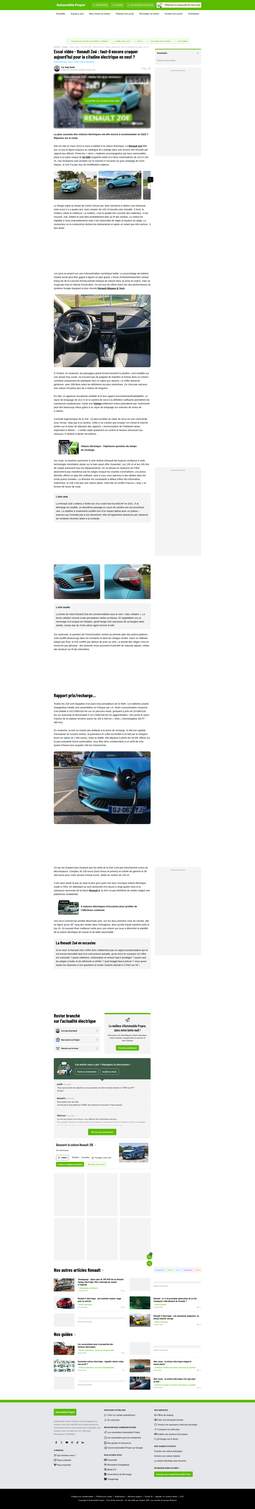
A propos (58, 1450)
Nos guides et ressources (119, 1443)
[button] (102, 1108)
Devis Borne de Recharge (119, 1474)
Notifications (120, 1496)
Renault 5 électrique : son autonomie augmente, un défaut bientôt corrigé (176, 1317)
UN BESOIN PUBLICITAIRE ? (167, 1468)
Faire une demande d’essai (170, 1420)
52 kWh (86, 157)
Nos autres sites (113, 1455)
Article (170, 1270)
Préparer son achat (125, 14)
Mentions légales (135, 1496)
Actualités (60, 14)
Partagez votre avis (103, 1158)
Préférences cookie (104, 1496)
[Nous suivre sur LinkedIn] (82, 1442)
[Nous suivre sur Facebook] (56, 1442)
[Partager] (149, 68)
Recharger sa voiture (149, 14)
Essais (64, 47)
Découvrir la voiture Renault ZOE (74, 1145)
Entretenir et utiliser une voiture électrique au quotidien (175, 1367)
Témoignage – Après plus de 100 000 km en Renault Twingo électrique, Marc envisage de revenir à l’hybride (101, 1282)
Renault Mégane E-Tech (111, 288)
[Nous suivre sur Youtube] (66, 1442)
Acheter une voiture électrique (168, 1451)
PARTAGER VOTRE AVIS (115, 1410)
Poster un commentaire (86, 1071)
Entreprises (193, 14)
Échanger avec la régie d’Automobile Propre (173, 1474)
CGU (182, 1496)
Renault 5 (94, 890)
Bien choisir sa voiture (99, 14)
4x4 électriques (62, 1150)
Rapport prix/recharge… (167, 60)
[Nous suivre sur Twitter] (61, 1442)
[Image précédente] (150, 186)
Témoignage (187, 1270)
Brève (198, 1270)
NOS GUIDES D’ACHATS (165, 1446)
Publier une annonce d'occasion (172, 1434)
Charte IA (148, 1496)
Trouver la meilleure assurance (70, 1164)
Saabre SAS (144, 1500)
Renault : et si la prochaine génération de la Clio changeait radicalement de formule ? (175, 1299)
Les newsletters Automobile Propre (123, 1432)
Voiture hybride (160, 1304)
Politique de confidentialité (82, 1496)
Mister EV (111, 1469)
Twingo (97, 403)
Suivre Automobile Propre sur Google (125, 1448)
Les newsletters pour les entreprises (124, 1438)
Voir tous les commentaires (102, 1132)
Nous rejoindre (64, 1465)
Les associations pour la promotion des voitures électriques (95, 1345)
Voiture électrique (60, 62)
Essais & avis (77, 14)
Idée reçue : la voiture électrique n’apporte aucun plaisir (172, 1362)
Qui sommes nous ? (66, 1455)
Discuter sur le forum (96, 1164)
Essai (178, 1270)
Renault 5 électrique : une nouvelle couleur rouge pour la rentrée (99, 1299)
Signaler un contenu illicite (166, 1496)
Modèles (75, 1157)
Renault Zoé (135, 146)
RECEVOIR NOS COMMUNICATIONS (120, 1427)
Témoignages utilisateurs (88, 1288)
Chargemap (112, 1479)
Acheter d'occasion (174, 14)
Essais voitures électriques (84, 62)
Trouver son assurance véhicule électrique (177, 1425)
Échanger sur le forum (167, 1439)
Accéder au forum (109, 1071)
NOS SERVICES (161, 1410)
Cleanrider (112, 1460)
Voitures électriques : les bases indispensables (96, 1350)
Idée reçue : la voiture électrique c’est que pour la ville (175, 1380)
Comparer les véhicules (168, 1429)
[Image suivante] (150, 179)
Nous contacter (64, 1460)
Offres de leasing (165, 1415)
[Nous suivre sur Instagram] (72, 1442)
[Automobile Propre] (71, 5)
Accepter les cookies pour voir (102, 101)
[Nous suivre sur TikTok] (77, 1442)
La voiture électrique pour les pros (170, 1461)
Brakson (173, 1500)
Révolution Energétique (118, 1465)
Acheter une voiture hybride (167, 1456)
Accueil (57, 47)
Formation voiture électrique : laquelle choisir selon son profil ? (101, 1362)
